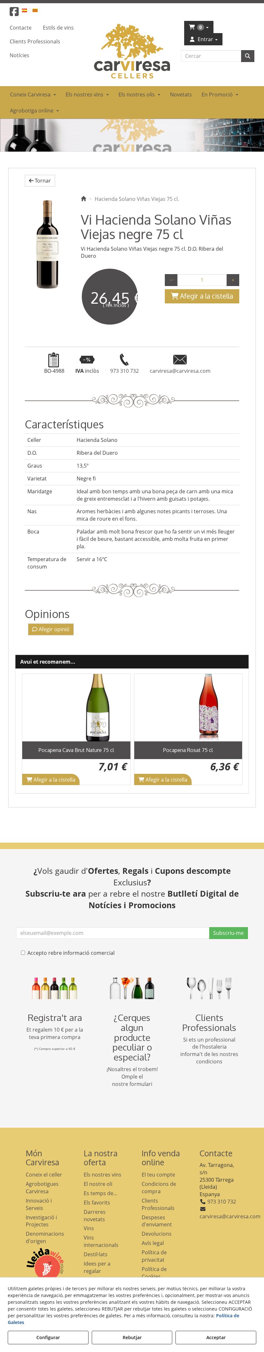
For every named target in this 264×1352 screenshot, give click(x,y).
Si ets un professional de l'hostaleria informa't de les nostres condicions (209, 1050)
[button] (14, 13)
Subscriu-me (228, 932)
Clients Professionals (209, 1022)
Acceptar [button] (216, 1337)
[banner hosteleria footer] (209, 988)
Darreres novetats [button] (95, 1215)
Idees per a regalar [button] (97, 1267)
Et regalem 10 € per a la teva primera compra (54, 1033)
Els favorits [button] (97, 1202)
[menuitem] (28, 10)
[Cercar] (247, 56)
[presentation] (32, 729)
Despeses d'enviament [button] (157, 1221)
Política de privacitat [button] (154, 1256)
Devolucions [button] (157, 1233)
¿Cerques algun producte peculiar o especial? (132, 1037)
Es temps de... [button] (100, 1193)
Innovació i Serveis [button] (39, 1204)
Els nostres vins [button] (102, 1174)
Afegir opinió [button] (53, 629)
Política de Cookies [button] (154, 1273)
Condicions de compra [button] (159, 1187)
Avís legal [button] (153, 1243)
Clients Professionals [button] (158, 1204)
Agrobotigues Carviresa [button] (42, 1187)
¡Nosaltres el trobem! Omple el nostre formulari (132, 1077)
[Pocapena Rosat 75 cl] (188, 707)
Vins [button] (89, 1228)
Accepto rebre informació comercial (71, 952)
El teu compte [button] (158, 1174)
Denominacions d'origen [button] (45, 1237)
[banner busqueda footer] (132, 988)
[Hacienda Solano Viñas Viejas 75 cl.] (48, 243)
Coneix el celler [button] (44, 1174)
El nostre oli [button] (98, 1183)
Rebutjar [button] (132, 1337)
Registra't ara (55, 1017)
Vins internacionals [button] (101, 1241)
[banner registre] (55, 988)
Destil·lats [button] (96, 1254)
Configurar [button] (48, 1337)
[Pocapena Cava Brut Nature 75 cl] (76, 707)
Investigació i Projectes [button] (41, 1221)
